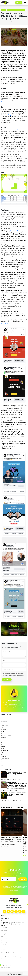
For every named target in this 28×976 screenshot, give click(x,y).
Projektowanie (4, 750)
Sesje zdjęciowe (5, 939)
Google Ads (4, 941)
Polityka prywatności (6, 965)
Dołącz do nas (4, 961)
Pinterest (3, 746)
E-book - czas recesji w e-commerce (10, 955)
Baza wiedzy (4, 963)
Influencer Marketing (6, 735)
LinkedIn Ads (4, 943)
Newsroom (3, 744)
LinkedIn (3, 741)
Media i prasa (4, 959)
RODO (2, 752)
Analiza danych (4, 725)
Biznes (2, 727)
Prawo (2, 748)
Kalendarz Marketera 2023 (7, 952)
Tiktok (2, 762)
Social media (4, 756)
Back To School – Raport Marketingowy (11, 957)
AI (1, 723)
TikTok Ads (3, 945)
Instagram (3, 737)
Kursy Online (4, 949)
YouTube (3, 765)
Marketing (3, 743)
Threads (3, 760)
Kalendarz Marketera (6, 739)
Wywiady (3, 763)
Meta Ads (20, 130)
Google (2, 731)
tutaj (17, 890)
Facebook (3, 729)
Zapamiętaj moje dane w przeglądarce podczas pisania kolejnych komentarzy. (13, 674)
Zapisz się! (22, 879)
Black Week (4, 323)
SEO (2, 754)
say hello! (18, 2)
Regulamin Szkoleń (5, 967)
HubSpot (3, 733)
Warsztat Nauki (5, 91)
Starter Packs (4, 947)
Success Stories (5, 758)
